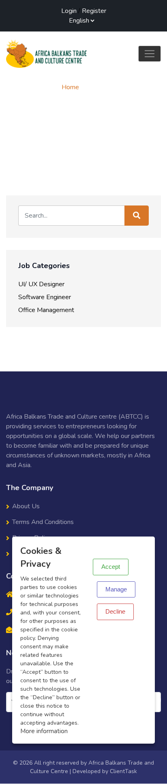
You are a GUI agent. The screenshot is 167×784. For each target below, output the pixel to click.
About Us (26, 506)
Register (94, 10)
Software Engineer (44, 297)
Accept (110, 566)
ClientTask (123, 771)
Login (69, 10)
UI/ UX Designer (41, 284)
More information (44, 731)
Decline (115, 611)
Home (70, 87)
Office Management (46, 310)
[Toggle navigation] (149, 54)
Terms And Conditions (43, 522)
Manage (116, 589)
